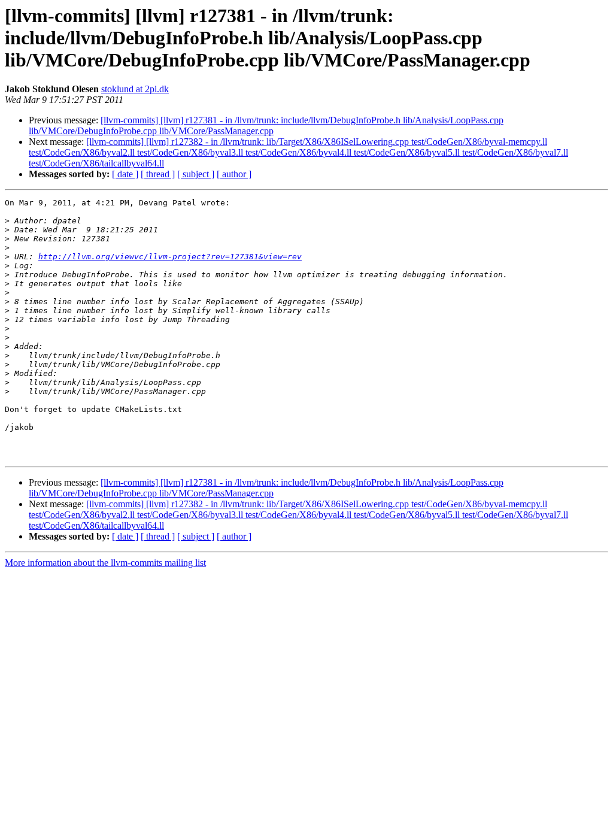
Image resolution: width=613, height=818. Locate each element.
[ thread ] (158, 174)
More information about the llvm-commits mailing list (105, 563)
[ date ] (125, 174)
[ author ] (234, 174)
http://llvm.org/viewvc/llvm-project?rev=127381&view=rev (170, 256)
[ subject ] (195, 174)
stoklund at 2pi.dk (135, 89)
